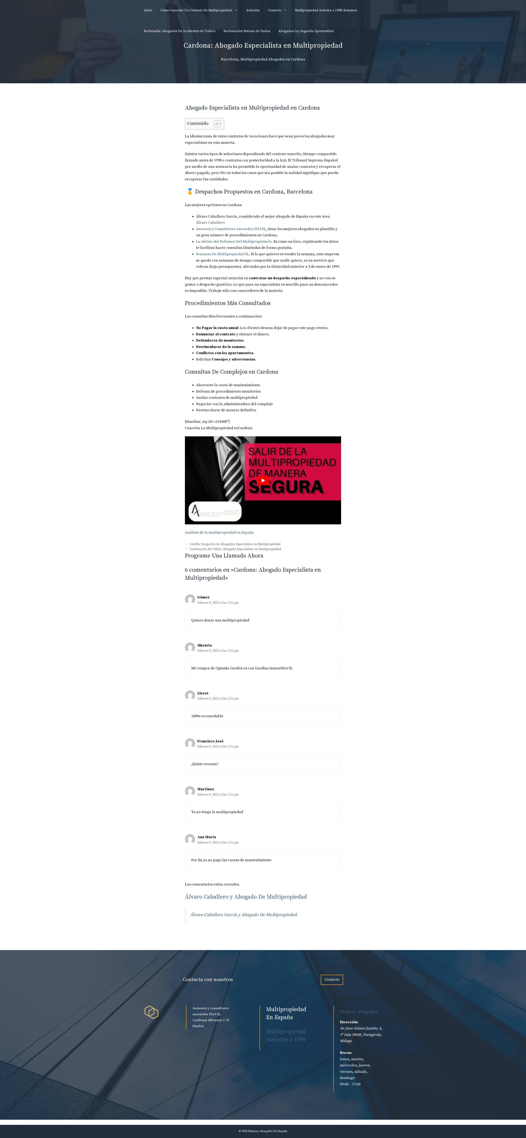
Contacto (274, 10)
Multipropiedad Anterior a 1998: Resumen (326, 10)
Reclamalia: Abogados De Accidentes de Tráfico (179, 31)
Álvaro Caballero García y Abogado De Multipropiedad (243, 915)
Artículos (253, 10)
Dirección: (349, 1022)
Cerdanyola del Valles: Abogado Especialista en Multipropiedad (235, 549)
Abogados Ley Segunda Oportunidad (306, 31)
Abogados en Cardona (286, 59)
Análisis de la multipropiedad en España (219, 532)
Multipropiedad (253, 59)
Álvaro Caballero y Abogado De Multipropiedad (246, 896)
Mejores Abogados (358, 1011)
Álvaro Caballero (210, 222)
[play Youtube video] (263, 480)
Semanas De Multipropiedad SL (222, 254)
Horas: (346, 1052)
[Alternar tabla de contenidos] (215, 123)
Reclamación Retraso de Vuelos (247, 31)
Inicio (148, 10)
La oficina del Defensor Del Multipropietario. (234, 241)
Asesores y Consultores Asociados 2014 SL (231, 229)
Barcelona (230, 59)
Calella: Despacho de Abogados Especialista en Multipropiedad (235, 544)
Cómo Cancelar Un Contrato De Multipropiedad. (196, 10)
